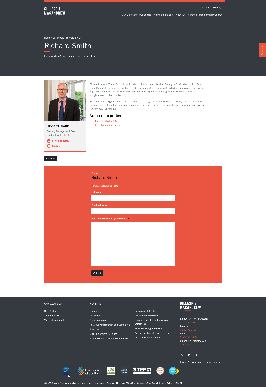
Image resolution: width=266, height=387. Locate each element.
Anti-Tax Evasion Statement (149, 337)
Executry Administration (107, 124)
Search (215, 7)
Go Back (50, 158)
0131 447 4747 (188, 344)
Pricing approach (98, 320)
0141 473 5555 (188, 329)
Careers (192, 14)
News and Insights (164, 14)
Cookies (201, 361)
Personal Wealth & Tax (106, 121)
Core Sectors (50, 310)
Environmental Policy (146, 310)
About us (181, 14)
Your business (51, 315)
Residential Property (210, 14)
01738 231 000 (188, 337)
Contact (205, 7)
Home (47, 37)
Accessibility (213, 361)
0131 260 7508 (60, 141)
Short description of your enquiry (110, 218)
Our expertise (53, 303)
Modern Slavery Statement (103, 333)
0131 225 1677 (188, 322)
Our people (145, 14)
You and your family (54, 320)
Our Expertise (129, 14)
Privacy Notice (187, 361)
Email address (100, 205)
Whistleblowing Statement (148, 328)
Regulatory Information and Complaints (110, 324)
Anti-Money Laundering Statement (152, 332)
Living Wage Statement (147, 315)
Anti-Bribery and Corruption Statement (109, 338)
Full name (97, 191)
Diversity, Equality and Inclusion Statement (151, 321)
